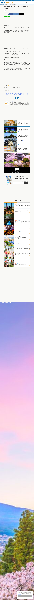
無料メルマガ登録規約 (24, 181)
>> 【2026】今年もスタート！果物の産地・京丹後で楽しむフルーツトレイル (16, 94)
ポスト (22, 13)
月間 (10, 202)
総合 (23, 202)
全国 (22, 140)
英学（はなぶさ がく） (13, 101)
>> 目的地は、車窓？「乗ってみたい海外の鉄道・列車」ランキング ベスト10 (16, 93)
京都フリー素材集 (11, 85)
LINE (7, 16)
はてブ (15, 13)
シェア (10, 13)
